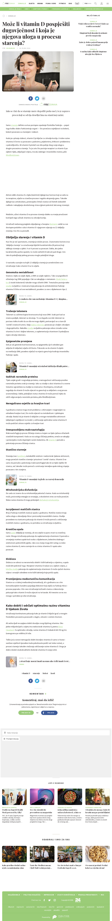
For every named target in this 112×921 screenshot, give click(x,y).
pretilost (21, 456)
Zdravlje (12, 16)
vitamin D (52, 440)
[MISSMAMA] (86, 3)
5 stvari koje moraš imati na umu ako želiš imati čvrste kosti (44, 661)
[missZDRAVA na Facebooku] (44, 900)
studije (8, 286)
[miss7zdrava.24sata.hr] (8, 3)
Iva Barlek (10, 48)
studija (30, 328)
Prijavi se (26, 713)
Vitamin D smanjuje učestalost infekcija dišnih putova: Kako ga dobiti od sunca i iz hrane (44, 366)
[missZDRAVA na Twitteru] (49, 900)
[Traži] (95, 3)
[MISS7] (77, 3)
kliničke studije (12, 569)
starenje (14, 125)
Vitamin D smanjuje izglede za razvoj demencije (41, 479)
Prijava (50, 713)
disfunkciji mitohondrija (49, 500)
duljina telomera (37, 324)
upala (13, 532)
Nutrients (53, 224)
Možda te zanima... (26, 296)
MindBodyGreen (12, 155)
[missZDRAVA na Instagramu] (54, 900)
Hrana (21, 664)
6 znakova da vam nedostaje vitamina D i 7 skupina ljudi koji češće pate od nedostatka (42, 299)
